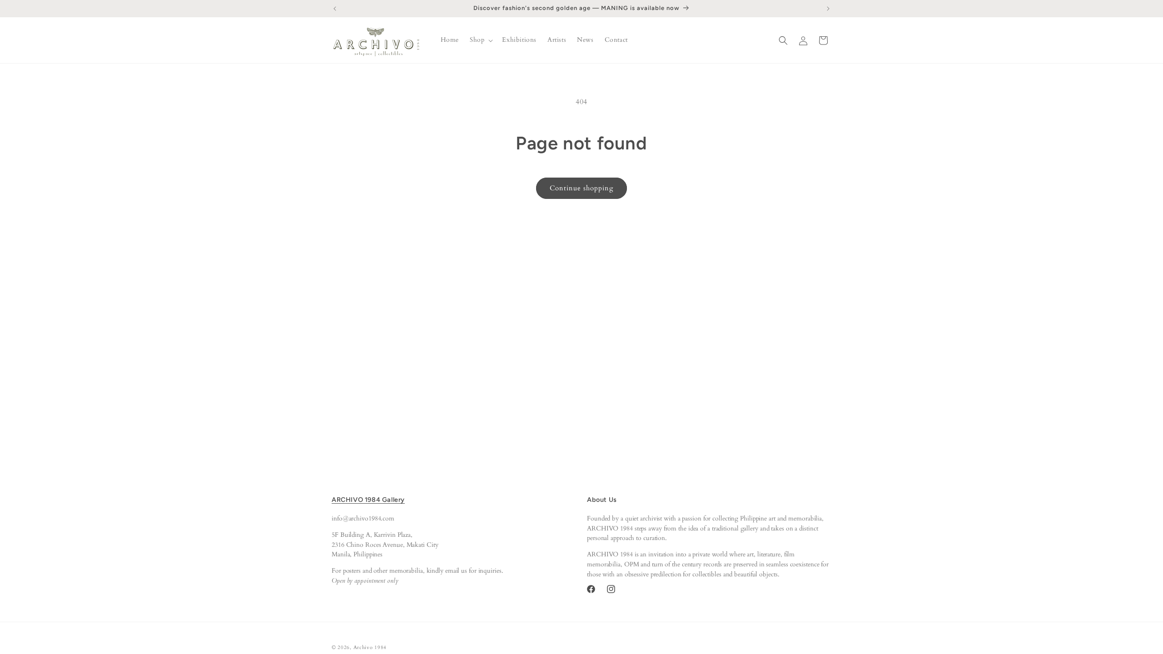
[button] (480, 40)
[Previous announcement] (335, 8)
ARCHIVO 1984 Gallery (368, 499)
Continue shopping (581, 188)
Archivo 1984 (370, 647)
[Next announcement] (828, 8)
